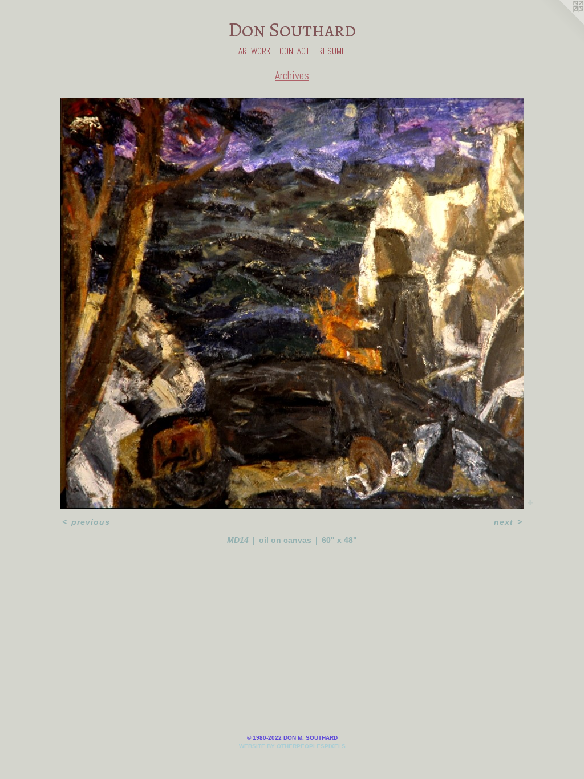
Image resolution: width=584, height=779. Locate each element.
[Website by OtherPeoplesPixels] (561, 23)
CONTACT (294, 51)
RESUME (332, 51)
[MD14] (292, 303)
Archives (292, 75)
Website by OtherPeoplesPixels (292, 746)
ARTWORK (254, 51)
